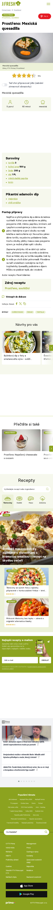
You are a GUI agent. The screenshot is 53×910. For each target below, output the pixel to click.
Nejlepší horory (40, 799)
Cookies (9, 866)
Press (28, 848)
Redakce (29, 870)
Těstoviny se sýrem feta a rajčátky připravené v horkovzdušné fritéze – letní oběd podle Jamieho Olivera (25, 590)
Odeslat (45, 660)
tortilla (11, 162)
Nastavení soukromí (33, 877)
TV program (14, 803)
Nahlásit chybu (11, 877)
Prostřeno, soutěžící (10, 18)
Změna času (25, 803)
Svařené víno (39, 811)
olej (9, 174)
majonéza (12, 198)
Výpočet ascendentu (35, 819)
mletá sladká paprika (18, 178)
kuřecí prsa (13, 166)
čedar (11, 170)
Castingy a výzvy (32, 852)
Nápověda (30, 866)
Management (31, 844)
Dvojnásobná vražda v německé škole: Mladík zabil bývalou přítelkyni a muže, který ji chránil (24, 756)
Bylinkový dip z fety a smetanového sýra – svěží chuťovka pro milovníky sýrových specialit (17, 357)
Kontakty (29, 856)
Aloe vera (36, 815)
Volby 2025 (28, 811)
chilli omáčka (14, 202)
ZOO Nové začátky (27, 807)
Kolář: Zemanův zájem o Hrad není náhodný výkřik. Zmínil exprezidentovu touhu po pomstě (24, 743)
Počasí (40, 803)
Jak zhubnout (12, 799)
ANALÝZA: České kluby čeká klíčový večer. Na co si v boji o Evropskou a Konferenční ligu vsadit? (26, 768)
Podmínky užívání (12, 860)
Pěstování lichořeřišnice (18, 819)
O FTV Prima (10, 844)
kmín (10, 182)
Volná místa (10, 848)
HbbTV (8, 856)
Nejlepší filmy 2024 (26, 799)
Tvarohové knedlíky (13, 823)
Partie (34, 803)
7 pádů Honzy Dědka (16, 811)
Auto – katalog (40, 807)
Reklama (9, 852)
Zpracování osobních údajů (34, 861)
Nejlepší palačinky (27, 823)
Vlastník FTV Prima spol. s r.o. (15, 871)
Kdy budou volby (13, 807)
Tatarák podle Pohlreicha (22, 815)
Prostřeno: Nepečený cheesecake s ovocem (20, 456)
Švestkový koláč (41, 823)
